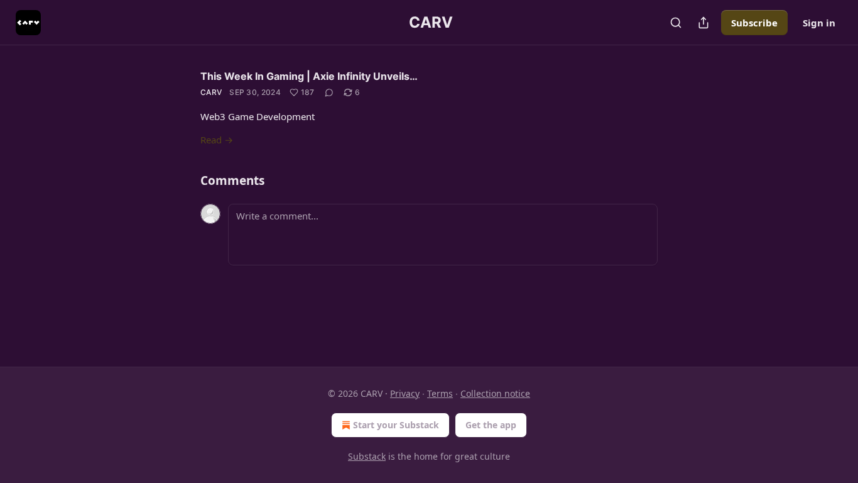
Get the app (490, 425)
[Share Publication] (703, 22)
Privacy (405, 393)
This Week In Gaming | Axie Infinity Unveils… (309, 76)
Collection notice (495, 393)
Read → (216, 139)
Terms (440, 393)
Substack (367, 456)
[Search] (675, 22)
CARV (211, 92)
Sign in (819, 22)
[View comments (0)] (329, 92)
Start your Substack (396, 425)
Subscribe (754, 22)
